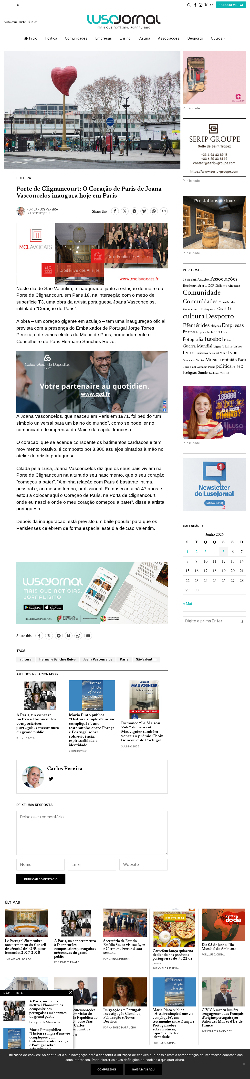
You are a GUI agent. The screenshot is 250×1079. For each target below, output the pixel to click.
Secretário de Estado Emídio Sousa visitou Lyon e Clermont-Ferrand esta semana (124, 947)
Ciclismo (221, 286)
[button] (241, 621)
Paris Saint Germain (195, 367)
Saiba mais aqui (143, 1069)
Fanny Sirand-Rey (219, 1031)
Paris (124, 659)
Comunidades (200, 302)
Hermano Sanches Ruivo (57, 659)
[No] (243, 1063)
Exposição (203, 332)
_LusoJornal (216, 954)
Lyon (233, 353)
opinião (229, 360)
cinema (234, 286)
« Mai (187, 603)
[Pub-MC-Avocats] (92, 253)
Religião (190, 373)
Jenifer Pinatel (70, 962)
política (223, 366)
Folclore (223, 332)
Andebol (203, 279)
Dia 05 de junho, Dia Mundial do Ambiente (219, 947)
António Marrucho (122, 1027)
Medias (200, 360)
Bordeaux (190, 285)
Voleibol (224, 373)
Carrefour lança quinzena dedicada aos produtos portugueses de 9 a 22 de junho (173, 957)
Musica (213, 359)
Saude (203, 373)
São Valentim (146, 659)
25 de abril (190, 279)
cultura (25, 659)
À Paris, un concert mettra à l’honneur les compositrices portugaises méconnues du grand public (37, 723)
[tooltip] (195, 4)
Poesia (211, 367)
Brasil (202, 286)
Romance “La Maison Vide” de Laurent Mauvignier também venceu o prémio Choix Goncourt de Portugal (142, 731)
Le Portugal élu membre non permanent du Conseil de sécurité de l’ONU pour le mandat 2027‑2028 (25, 947)
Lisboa (237, 346)
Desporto (220, 316)
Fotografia (193, 339)
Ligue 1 (218, 346)
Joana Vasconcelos (97, 659)
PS (234, 367)
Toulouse (213, 373)
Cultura (23, 178)
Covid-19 (224, 309)
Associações (223, 279)
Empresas (233, 325)
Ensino (189, 332)
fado (214, 332)
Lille (228, 346)
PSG (240, 367)
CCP (211, 285)
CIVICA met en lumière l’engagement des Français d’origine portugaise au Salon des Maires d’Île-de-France (223, 1017)
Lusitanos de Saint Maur (211, 353)
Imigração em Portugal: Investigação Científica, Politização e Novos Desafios (122, 1016)
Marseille (189, 360)
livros (189, 353)
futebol (213, 339)
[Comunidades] (92, 381)
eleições (216, 326)
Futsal (227, 340)
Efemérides (196, 325)
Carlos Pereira (45, 209)
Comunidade (202, 293)
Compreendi (106, 1069)
